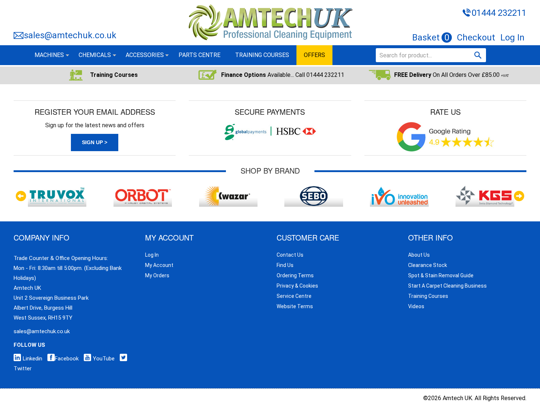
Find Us (285, 265)
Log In (512, 37)
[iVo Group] (399, 188)
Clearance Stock (427, 265)
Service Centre (294, 296)
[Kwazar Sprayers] (228, 188)
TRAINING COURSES (262, 54)
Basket (430, 37)
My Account (159, 265)
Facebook (67, 358)
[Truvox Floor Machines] (57, 188)
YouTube (104, 358)
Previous (21, 196)
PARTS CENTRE (199, 54)
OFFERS (314, 54)
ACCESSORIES (145, 54)
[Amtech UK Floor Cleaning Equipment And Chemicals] (270, 4)
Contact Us (290, 255)
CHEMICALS (95, 54)
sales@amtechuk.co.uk (70, 35)
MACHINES (49, 54)
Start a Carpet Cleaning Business (447, 286)
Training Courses (428, 296)
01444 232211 (499, 13)
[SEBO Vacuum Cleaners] (313, 188)
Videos (416, 306)
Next (519, 196)
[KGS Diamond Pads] (485, 188)
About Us (419, 255)
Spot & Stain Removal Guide (441, 275)
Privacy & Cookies (297, 286)
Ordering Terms (295, 275)
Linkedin (32, 358)
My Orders (157, 275)
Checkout (476, 37)
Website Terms (295, 306)
